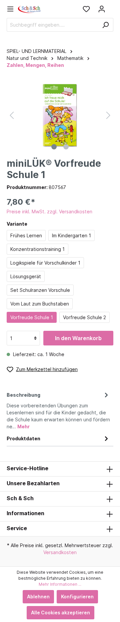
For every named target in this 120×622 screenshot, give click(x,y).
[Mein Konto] (101, 9)
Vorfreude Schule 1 (31, 317)
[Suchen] (105, 25)
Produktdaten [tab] (23, 438)
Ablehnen (38, 596)
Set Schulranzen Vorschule (40, 290)
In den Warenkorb (78, 338)
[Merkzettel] (86, 9)
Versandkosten (60, 552)
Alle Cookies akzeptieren (60, 612)
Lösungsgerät (25, 276)
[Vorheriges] (12, 115)
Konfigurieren (77, 596)
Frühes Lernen (26, 235)
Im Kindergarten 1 (71, 235)
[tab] (58, 410)
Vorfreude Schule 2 (84, 317)
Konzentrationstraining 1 (37, 249)
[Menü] (12, 9)
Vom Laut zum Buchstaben (39, 304)
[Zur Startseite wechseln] (29, 9)
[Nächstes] (108, 115)
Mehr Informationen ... (60, 584)
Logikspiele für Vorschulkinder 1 (45, 263)
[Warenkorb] (111, 6)
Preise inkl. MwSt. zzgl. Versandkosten (49, 211)
